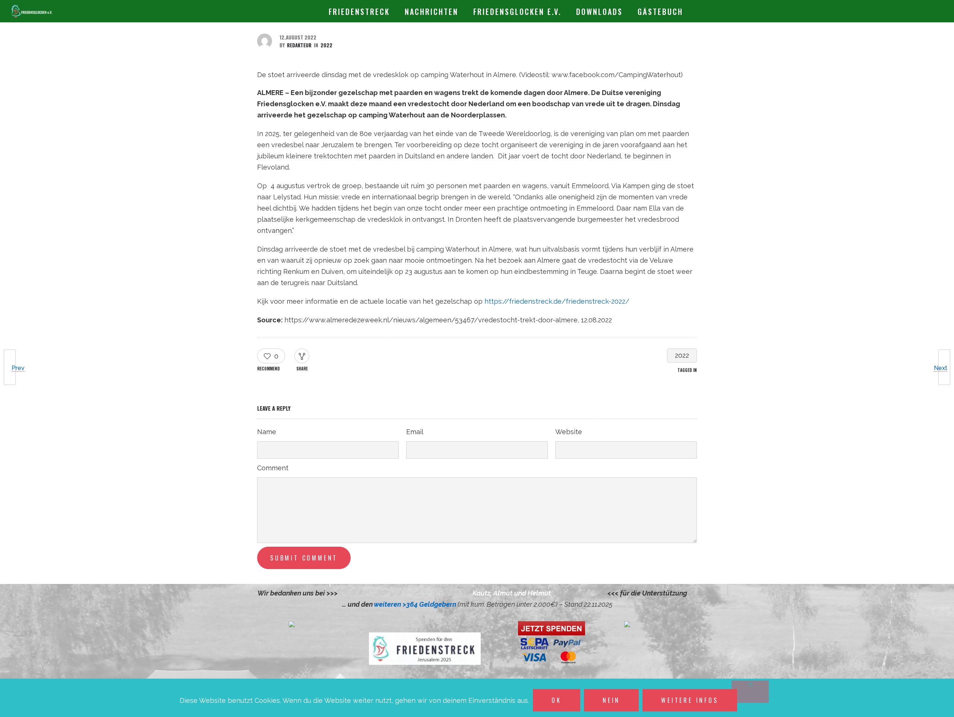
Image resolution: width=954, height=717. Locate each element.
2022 (682, 355)
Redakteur (299, 45)
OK (557, 700)
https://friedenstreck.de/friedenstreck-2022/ (556, 301)
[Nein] (750, 691)
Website (568, 432)
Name (266, 432)
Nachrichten (431, 11)
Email (414, 432)
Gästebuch (660, 11)
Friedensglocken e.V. (517, 11)
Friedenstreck (359, 11)
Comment (272, 468)
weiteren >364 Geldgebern (416, 604)
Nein (611, 700)
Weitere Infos (689, 700)
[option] (473, 593)
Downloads (599, 11)
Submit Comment (304, 557)
